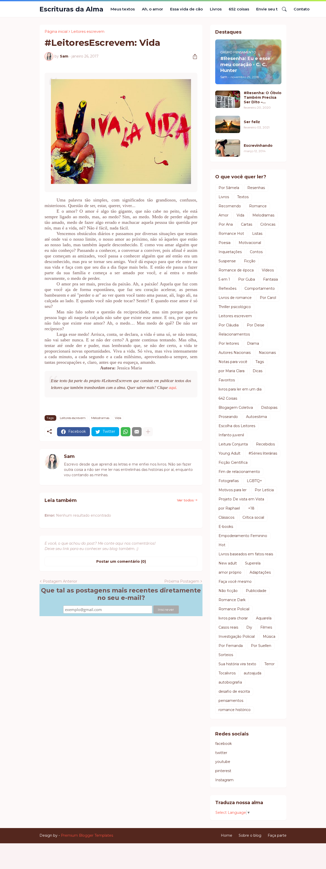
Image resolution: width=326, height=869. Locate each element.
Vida (118, 418)
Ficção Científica (233, 462)
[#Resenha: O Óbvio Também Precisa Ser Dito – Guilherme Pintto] (227, 99)
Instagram (224, 780)
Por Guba (246, 279)
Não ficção (228, 590)
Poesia (224, 242)
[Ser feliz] (227, 124)
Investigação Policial (237, 636)
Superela (253, 563)
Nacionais (267, 352)
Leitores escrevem (87, 31)
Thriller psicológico (235, 307)
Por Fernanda (231, 645)
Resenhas (256, 187)
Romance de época (236, 270)
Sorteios (226, 655)
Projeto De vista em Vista (241, 499)
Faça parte (277, 835)
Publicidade (256, 590)
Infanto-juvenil (231, 435)
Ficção (249, 261)
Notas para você (233, 361)
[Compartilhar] (193, 56)
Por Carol (268, 297)
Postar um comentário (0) (121, 561)
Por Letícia (264, 490)
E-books (226, 526)
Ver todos (185, 500)
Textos (243, 197)
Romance (258, 206)
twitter (221, 752)
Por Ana (226, 224)
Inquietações (230, 252)
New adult (228, 563)
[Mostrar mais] (148, 431)
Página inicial (56, 31)
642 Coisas (228, 398)
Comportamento (259, 288)
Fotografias (229, 481)
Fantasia (270, 279)
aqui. (173, 387)
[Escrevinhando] (227, 148)
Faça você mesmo (235, 581)
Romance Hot (231, 233)
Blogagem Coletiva (236, 407)
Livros (216, 9)
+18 (251, 508)
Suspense (227, 261)
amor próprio (230, 572)
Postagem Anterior (60, 581)
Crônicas (267, 224)
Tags (259, 361)
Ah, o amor (152, 9)
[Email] (137, 431)
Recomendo (230, 206)
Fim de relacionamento (239, 471)
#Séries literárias (263, 453)
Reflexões (227, 288)
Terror (269, 664)
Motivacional (250, 242)
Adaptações (260, 572)
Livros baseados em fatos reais (246, 554)
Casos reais (228, 627)
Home (226, 835)
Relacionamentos (234, 334)
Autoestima (256, 416)
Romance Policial (234, 609)
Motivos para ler (233, 490)
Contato (301, 9)
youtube (222, 761)
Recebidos (265, 444)
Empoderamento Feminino (243, 535)
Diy (249, 627)
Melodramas (100, 418)
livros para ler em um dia (240, 389)
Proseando (228, 416)
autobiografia (230, 682)
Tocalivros (227, 673)
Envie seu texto (271, 9)
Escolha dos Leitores (237, 426)
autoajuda (252, 673)
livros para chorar (233, 618)
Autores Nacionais (235, 352)
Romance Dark (232, 600)
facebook (223, 743)
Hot (222, 545)
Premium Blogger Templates (87, 835)
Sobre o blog (250, 835)
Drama (253, 343)
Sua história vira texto (237, 664)
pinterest (223, 771)
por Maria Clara (231, 371)
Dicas (257, 371)
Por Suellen (261, 645)
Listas (257, 233)
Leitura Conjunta (233, 444)
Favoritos (227, 380)
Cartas (246, 224)
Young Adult (229, 453)
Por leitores (229, 343)
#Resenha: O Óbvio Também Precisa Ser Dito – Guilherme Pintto (262, 98)
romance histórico (235, 709)
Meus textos (123, 9)
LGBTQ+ (254, 481)
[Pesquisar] (282, 9)
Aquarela (263, 618)
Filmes (266, 627)
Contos (256, 252)
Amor (223, 215)
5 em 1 (224, 279)
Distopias (269, 407)
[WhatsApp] (125, 431)
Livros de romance (235, 297)
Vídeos (268, 270)
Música (269, 636)
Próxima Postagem (181, 581)
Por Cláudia (229, 325)
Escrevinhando (258, 145)
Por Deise (255, 325)
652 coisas (239, 9)
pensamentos (231, 700)
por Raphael (229, 508)
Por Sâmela (229, 187)
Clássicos (226, 517)
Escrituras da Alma (71, 9)
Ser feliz (252, 122)
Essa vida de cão (186, 9)
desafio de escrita (234, 691)
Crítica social (253, 517)
